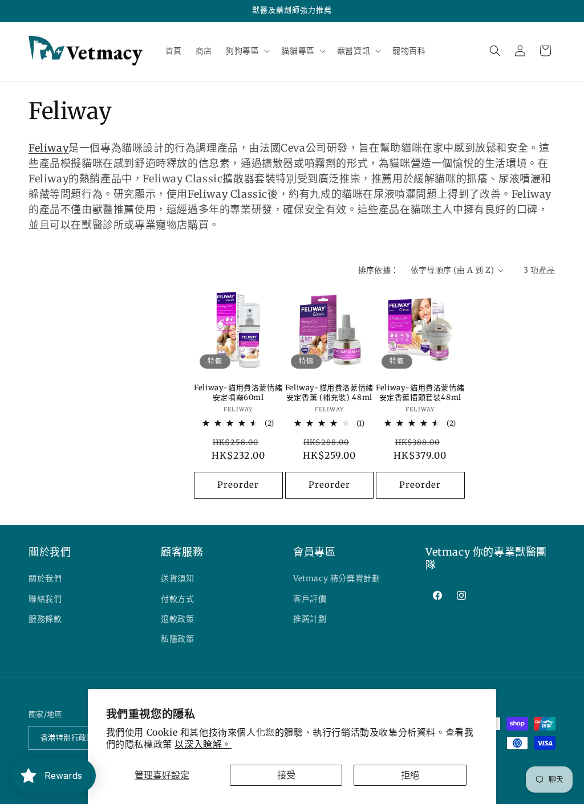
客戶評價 (309, 599)
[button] (246, 51)
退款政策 (177, 619)
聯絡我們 (45, 599)
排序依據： (378, 270)
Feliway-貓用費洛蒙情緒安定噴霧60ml (238, 392)
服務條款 (45, 619)
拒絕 (410, 775)
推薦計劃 (309, 619)
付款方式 (177, 599)
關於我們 (45, 578)
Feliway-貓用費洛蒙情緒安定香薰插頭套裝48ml (420, 392)
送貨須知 (177, 578)
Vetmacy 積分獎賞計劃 (336, 578)
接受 (286, 775)
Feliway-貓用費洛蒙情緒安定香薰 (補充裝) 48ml (329, 392)
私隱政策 (177, 639)
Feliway (48, 147)
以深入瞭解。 (203, 744)
